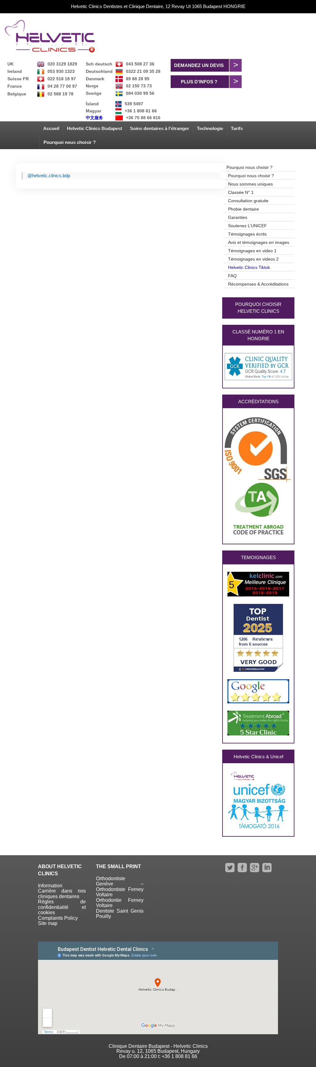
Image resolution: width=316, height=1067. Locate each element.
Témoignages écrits (247, 234)
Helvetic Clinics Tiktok (249, 267)
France (14, 86)
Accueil (51, 128)
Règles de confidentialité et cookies (62, 907)
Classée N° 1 (241, 192)
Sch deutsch (99, 63)
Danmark (95, 78)
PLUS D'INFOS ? (199, 81)
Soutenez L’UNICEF (247, 225)
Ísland (92, 103)
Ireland (14, 71)
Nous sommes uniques (250, 184)
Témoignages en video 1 (252, 250)
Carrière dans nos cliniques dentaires (62, 893)
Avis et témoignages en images (258, 242)
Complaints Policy (58, 918)
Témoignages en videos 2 (253, 259)
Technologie (210, 128)
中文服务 (94, 117)
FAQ (232, 275)
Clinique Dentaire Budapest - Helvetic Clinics (158, 1046)
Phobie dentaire (243, 209)
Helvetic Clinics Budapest (94, 128)
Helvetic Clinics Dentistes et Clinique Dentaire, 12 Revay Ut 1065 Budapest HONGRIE (158, 6)
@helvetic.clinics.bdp (48, 175)
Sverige (94, 93)
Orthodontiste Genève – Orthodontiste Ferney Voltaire (120, 887)
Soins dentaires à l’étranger (159, 128)
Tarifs (237, 128)
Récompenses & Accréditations (258, 284)
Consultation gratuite (248, 200)
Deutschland (99, 71)
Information (50, 885)
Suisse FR (18, 78)
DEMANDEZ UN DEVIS (199, 65)
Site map (47, 923)
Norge (92, 85)
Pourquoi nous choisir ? (70, 142)
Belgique (16, 93)
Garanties (237, 217)
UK (10, 63)
